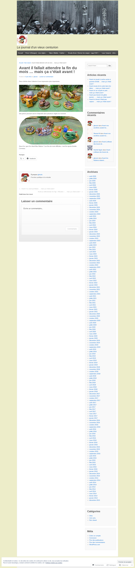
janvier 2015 (93, 471)
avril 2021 (92, 305)
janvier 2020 (93, 338)
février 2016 (93, 442)
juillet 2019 (93, 351)
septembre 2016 (94, 427)
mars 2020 (93, 334)
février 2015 (93, 469)
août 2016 (92, 429)
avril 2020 (92, 331)
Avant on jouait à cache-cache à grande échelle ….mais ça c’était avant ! (100, 82)
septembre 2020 (94, 320)
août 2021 (92, 296)
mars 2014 (93, 493)
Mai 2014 (92, 489)
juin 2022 (92, 274)
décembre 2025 (94, 194)
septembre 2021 (94, 294)
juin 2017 (92, 407)
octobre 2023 (93, 238)
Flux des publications (96, 540)
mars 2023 (93, 254)
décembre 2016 (94, 420)
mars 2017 (93, 413)
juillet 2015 (93, 458)
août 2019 (92, 349)
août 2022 (92, 269)
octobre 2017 (93, 398)
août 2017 (92, 402)
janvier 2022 (93, 285)
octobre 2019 (93, 345)
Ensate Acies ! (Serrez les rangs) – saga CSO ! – (83, 53)
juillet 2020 (93, 325)
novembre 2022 (94, 263)
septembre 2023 (94, 240)
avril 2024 (92, 225)
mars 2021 (93, 307)
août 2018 (92, 376)
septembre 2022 (94, 267)
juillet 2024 (93, 218)
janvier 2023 (93, 258)
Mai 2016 (92, 436)
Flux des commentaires (97, 542)
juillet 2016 (93, 431)
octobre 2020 (93, 318)
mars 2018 (93, 387)
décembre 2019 (94, 340)
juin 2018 (92, 380)
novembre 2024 (94, 209)
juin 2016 (92, 433)
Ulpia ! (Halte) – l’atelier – (57, 53)
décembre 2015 (94, 447)
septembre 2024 (94, 214)
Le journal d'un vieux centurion (37, 47)
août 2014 (92, 482)
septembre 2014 (94, 480)
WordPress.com (94, 544)
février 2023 (93, 256)
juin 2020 (92, 327)
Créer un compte (95, 536)
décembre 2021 (94, 287)
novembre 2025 (94, 196)
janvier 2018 (93, 391)
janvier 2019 (93, 365)
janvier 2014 (93, 498)
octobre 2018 (93, 371)
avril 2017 (92, 411)
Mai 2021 (92, 303)
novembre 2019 (94, 342)
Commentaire (72, 229)
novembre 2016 (94, 422)
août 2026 (92, 176)
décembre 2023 (94, 234)
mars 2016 (93, 440)
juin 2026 (92, 181)
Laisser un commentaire (46, 76)
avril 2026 (92, 185)
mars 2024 (93, 227)
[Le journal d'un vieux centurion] (67, 17)
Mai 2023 (92, 249)
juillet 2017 (93, 405)
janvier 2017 (93, 418)
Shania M (97, 133)
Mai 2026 (92, 183)
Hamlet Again (98, 150)
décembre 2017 (94, 394)
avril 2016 (92, 438)
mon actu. (92, 518)
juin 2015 (92, 460)
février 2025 (93, 203)
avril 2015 (92, 465)
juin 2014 (92, 487)
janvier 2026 (93, 192)
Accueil (20, 53)
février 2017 (93, 416)
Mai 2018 (92, 382)
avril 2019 (92, 358)
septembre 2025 (94, 198)
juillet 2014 (93, 484)
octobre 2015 (93, 451)
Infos (91, 516)
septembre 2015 (94, 453)
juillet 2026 (93, 178)
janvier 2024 (93, 232)
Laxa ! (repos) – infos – (109, 53)
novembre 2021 (94, 289)
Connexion (93, 538)
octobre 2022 (93, 265)
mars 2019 (93, 360)
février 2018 (93, 389)
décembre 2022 (94, 260)
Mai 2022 (92, 276)
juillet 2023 (93, 245)
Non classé (27, 63)
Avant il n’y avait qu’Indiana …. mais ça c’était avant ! (38, 189)
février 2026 (93, 189)
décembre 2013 (94, 500)
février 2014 (93, 496)
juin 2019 (92, 354)
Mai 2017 (92, 409)
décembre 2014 (94, 473)
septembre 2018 (94, 374)
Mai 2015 (92, 462)
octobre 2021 (93, 291)
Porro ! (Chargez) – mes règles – (36, 53)
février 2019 (93, 362)
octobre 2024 (93, 212)
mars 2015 (93, 467)
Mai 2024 (92, 223)
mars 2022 (93, 280)
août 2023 (92, 243)
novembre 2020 (94, 316)
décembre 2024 (94, 207)
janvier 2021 (93, 311)
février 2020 (93, 336)
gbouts (36, 76)
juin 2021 (92, 300)
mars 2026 (93, 187)
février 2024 (93, 229)
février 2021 (93, 309)
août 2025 (92, 200)
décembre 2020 (94, 314)
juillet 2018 (93, 378)
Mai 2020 (92, 329)
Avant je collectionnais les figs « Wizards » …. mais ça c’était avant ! (59, 192)
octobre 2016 (93, 425)
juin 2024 (92, 220)
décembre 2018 (94, 367)
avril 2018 (92, 385)
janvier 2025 (93, 205)
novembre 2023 (94, 236)
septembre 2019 (94, 347)
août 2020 (92, 323)
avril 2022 (92, 278)
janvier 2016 (93, 445)
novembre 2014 (94, 476)
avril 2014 (92, 491)
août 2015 (92, 456)
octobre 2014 (93, 478)
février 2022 (93, 283)
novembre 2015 (94, 449)
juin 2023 (92, 247)
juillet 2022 (93, 271)
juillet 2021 (93, 298)
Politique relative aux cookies (53, 563)
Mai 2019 (92, 356)
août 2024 (92, 216)
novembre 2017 (94, 396)
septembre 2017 (94, 400)
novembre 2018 (94, 369)
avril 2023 (92, 252)
